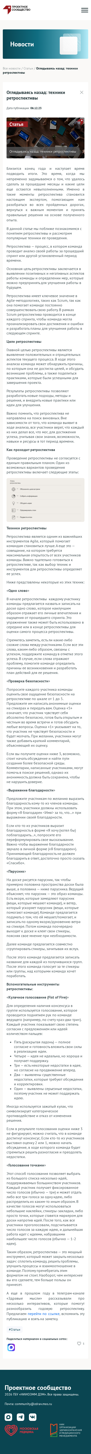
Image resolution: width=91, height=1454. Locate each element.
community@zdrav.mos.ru (33, 1404)
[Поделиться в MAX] (11, 1347)
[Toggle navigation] (84, 10)
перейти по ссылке (44, 1313)
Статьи (28, 68)
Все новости (12, 68)
